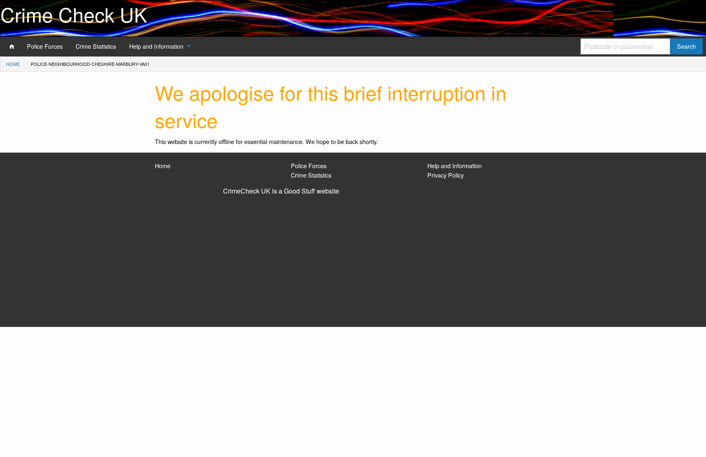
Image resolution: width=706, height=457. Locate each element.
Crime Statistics (311, 175)
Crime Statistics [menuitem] (96, 46)
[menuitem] (11, 46)
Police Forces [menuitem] (45, 46)
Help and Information (454, 165)
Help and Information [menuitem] (156, 46)
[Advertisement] (353, 257)
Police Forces (308, 165)
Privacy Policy (445, 175)
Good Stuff (299, 191)
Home (13, 64)
